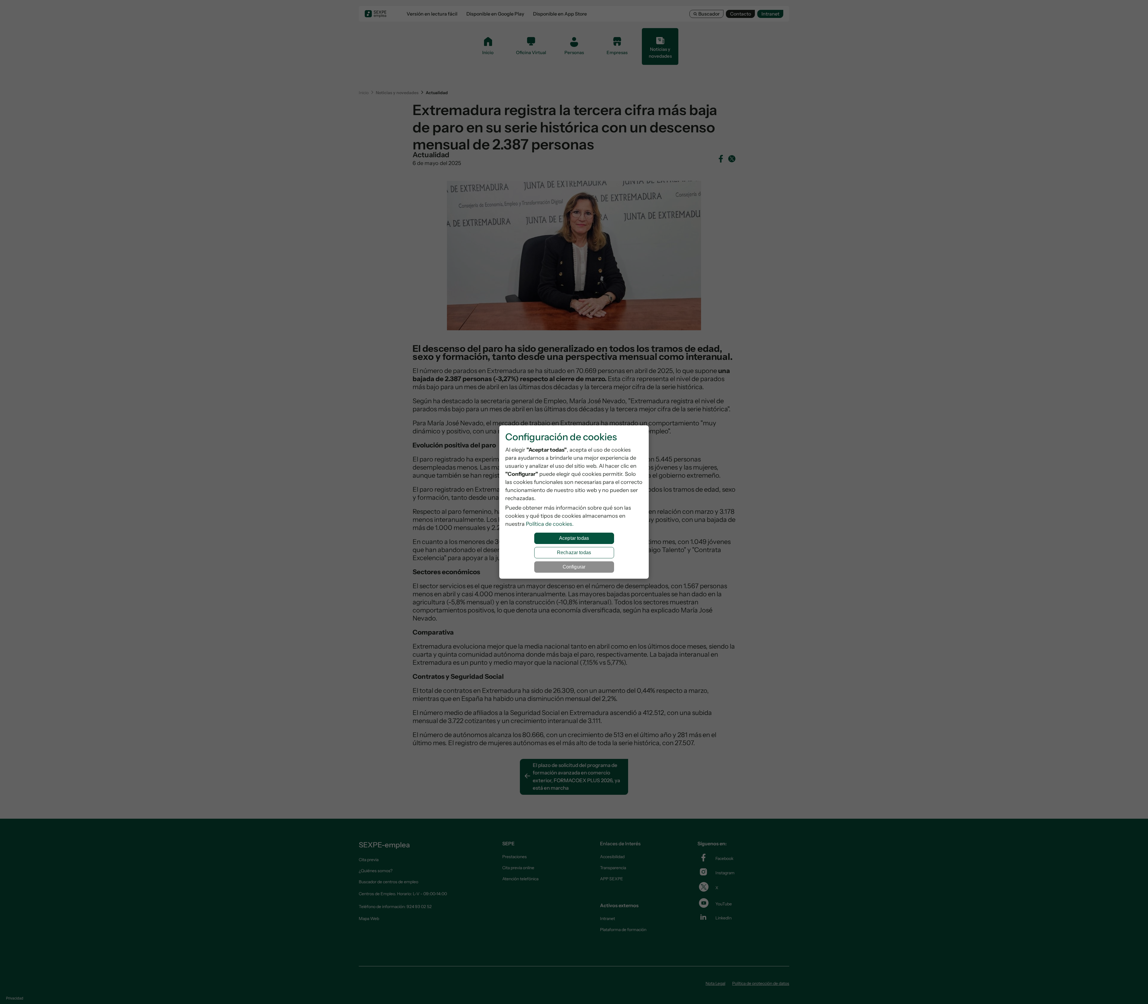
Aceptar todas (574, 538)
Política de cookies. (550, 524)
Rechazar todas (574, 552)
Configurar (574, 566)
